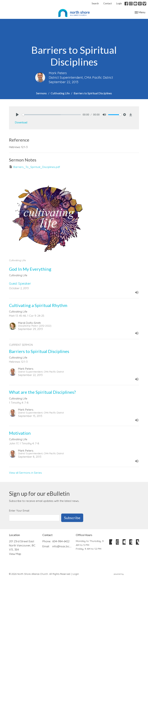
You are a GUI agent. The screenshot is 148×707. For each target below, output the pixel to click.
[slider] (51, 114)
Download (21, 122)
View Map (15, 554)
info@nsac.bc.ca (62, 546)
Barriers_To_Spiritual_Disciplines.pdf (36, 167)
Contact (107, 3)
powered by (124, 577)
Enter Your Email (19, 510)
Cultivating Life (60, 93)
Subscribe (72, 518)
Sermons (41, 93)
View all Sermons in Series (25, 472)
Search (95, 3)
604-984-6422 (60, 541)
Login (119, 3)
